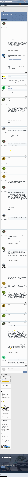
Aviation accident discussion (5, 394)
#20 (25, 322)
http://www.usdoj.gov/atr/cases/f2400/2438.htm (14, 59)
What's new (5, 3)
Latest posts (5, 389)
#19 (25, 314)
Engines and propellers (5, 406)
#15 (25, 263)
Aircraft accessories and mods (5, 413)
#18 (25, 304)
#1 (25, 22)
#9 (25, 167)
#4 (25, 86)
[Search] (27, 4)
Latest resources (5, 420)
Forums (2, 3)
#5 (25, 98)
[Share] (24, 22)
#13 (25, 230)
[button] (7, 4)
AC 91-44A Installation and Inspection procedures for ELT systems (6, 434)
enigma (2, 11)
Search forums (5, 5)
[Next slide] (9, 447)
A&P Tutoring (4, 414)
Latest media (5, 445)
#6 (25, 127)
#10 (25, 175)
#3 (25, 74)
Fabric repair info (4, 425)
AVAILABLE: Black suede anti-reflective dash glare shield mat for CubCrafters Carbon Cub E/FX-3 (5, 409)
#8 (25, 157)
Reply (26, 51)
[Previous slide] (2, 447)
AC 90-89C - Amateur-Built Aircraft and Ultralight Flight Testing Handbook (6, 438)
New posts (1, 5)
